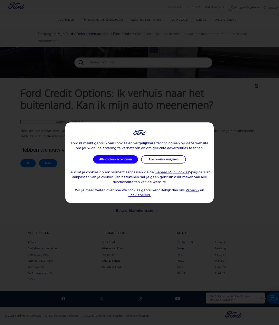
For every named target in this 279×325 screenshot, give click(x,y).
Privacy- (192, 190)
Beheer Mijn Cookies (172, 172)
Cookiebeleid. (139, 195)
